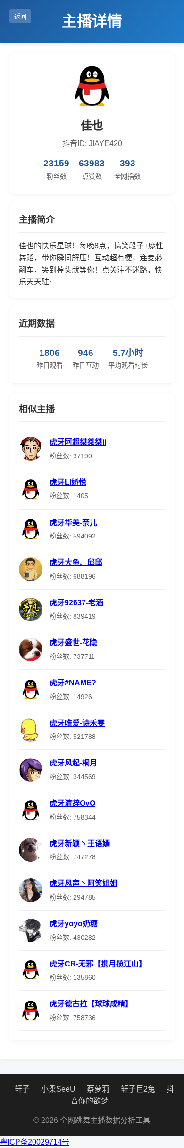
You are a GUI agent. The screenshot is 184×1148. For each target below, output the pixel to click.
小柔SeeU (58, 1089)
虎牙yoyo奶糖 (74, 924)
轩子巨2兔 (138, 1089)
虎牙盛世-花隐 (73, 642)
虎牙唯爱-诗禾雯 (77, 723)
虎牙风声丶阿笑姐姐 (83, 883)
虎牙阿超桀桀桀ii (78, 442)
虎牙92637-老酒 (76, 603)
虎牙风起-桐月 (73, 763)
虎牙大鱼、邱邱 (76, 562)
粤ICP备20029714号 (34, 1142)
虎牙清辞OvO (72, 803)
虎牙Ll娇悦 (68, 482)
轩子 (22, 1089)
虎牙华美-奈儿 (73, 523)
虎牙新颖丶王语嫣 (80, 843)
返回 (20, 16)
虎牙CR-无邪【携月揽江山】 (98, 964)
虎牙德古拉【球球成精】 (91, 1004)
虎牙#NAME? (73, 683)
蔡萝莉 (98, 1089)
